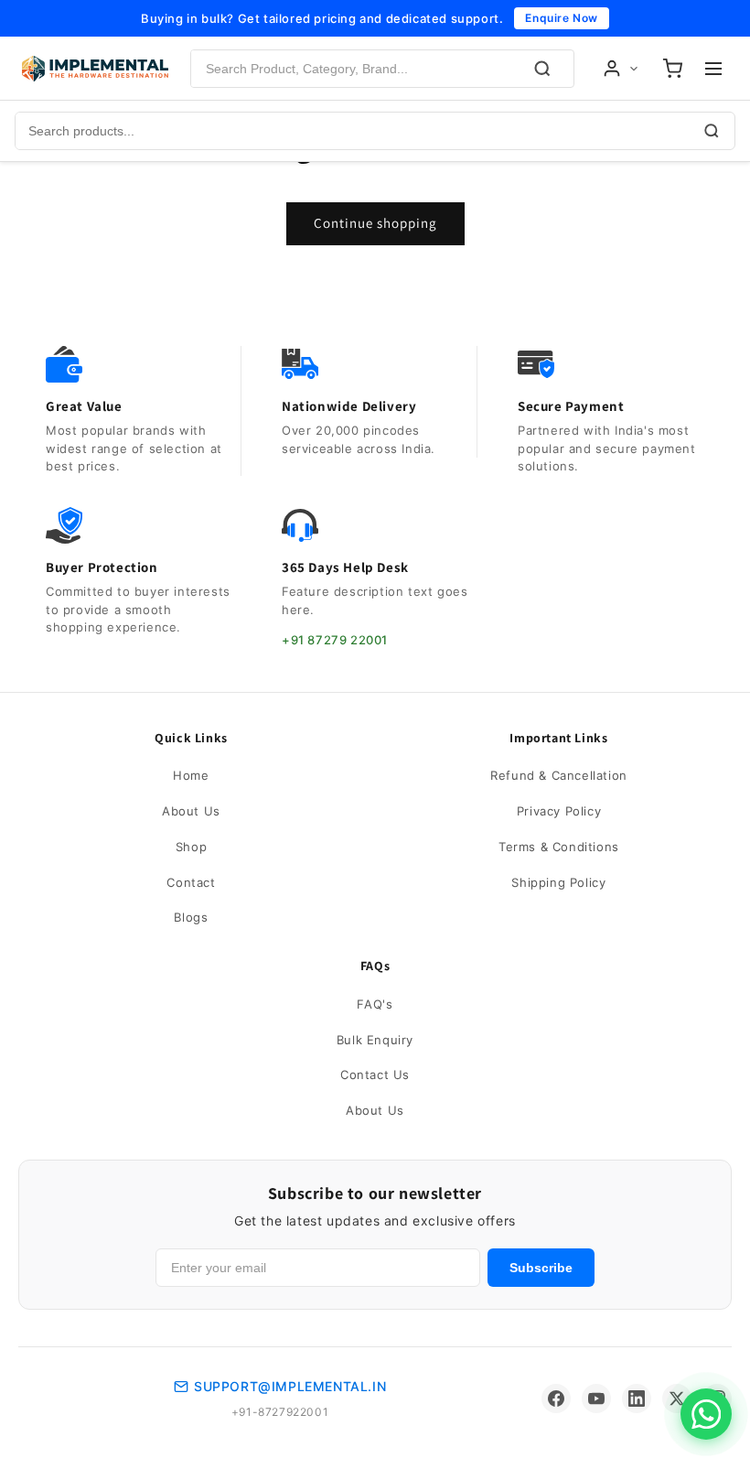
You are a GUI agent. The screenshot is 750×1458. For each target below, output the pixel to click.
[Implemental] (95, 68)
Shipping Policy (558, 882)
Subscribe (541, 1267)
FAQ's (374, 1004)
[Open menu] (713, 68)
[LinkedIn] (636, 1398)
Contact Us (375, 1074)
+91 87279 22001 (335, 639)
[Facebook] (556, 1398)
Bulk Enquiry (375, 1039)
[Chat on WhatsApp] (706, 1414)
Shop (191, 846)
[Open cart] (672, 68)
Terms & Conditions (558, 846)
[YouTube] (596, 1398)
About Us (191, 811)
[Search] (542, 68)
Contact (190, 882)
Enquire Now (561, 18)
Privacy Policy (559, 811)
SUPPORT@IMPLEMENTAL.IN (290, 1386)
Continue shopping (375, 223)
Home (191, 775)
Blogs (191, 917)
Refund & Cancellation (558, 775)
